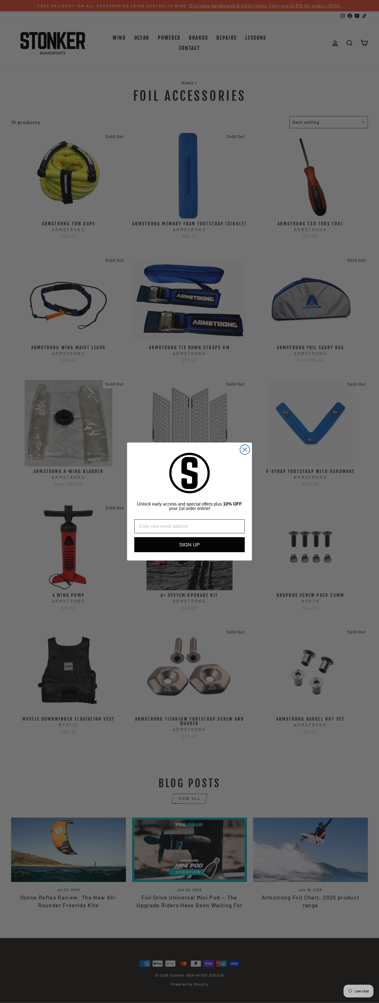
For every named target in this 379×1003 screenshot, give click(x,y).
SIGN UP (189, 544)
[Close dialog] (245, 449)
